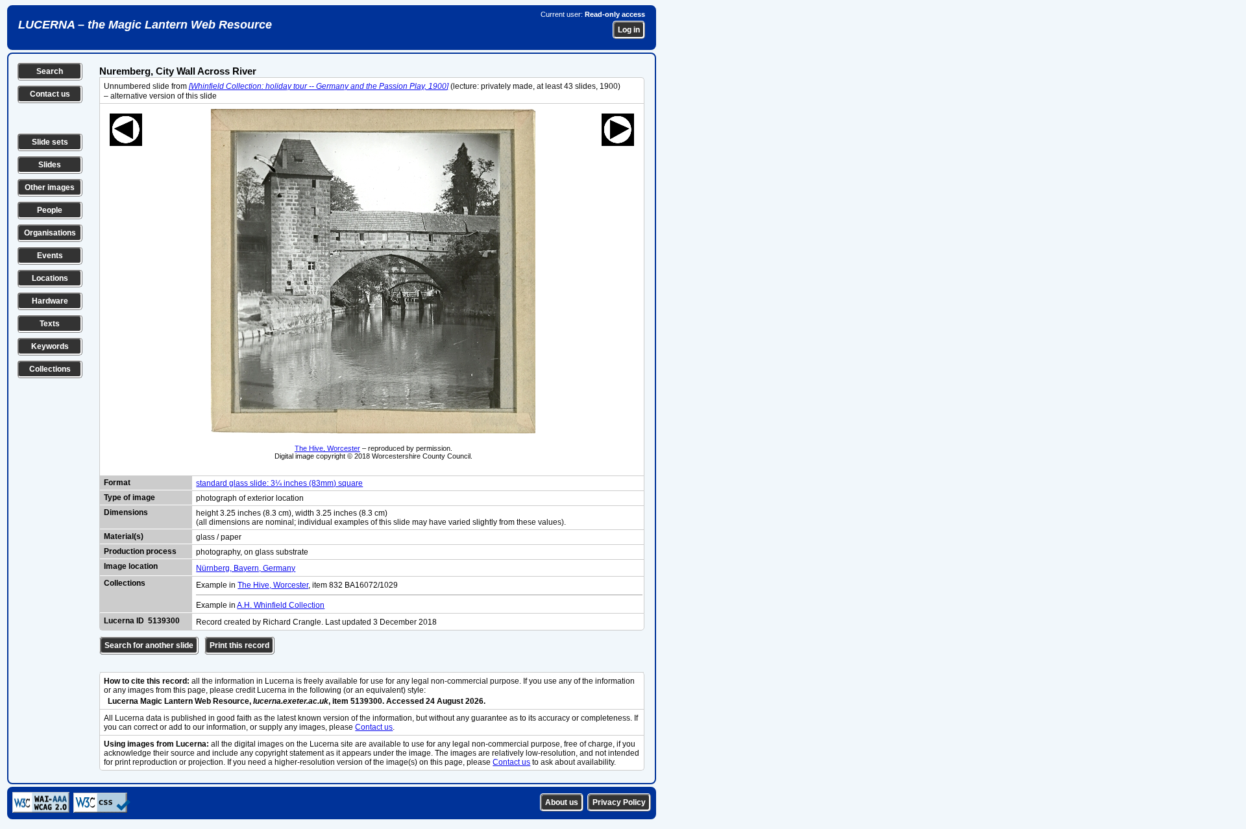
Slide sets (50, 142)
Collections (50, 369)
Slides (49, 164)
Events (50, 255)
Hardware (50, 301)
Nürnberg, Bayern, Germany (245, 568)
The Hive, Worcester (327, 448)
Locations (50, 278)
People (49, 210)
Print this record (239, 645)
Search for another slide (148, 645)
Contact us (50, 94)
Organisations (50, 232)
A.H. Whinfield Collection (280, 605)
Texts (50, 323)
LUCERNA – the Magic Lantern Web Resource (145, 24)
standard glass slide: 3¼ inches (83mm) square (279, 483)
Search (49, 71)
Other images (50, 187)
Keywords (50, 346)
